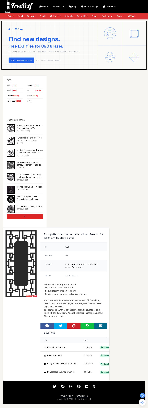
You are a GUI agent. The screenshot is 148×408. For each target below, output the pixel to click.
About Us (60, 7)
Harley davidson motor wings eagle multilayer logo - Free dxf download (29, 177)
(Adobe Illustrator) (56, 347)
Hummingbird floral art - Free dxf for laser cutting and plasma (29, 140)
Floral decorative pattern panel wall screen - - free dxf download (29, 165)
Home (45, 7)
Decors (120, 16)
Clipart (95, 16)
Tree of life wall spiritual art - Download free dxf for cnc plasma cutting (29, 128)
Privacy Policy (66, 396)
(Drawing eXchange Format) (62, 364)
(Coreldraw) (54, 355)
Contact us (110, 7)
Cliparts (69, 16)
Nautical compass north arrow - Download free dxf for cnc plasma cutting (30, 153)
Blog (74, 7)
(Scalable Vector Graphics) (61, 372)
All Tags (30, 101)
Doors (10, 16)
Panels (43, 16)
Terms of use (82, 396)
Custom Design (91, 7)
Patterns (31, 16)
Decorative (82, 16)
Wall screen (55, 16)
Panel (20, 16)
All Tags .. (132, 16)
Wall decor (107, 16)
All (25, 216)
